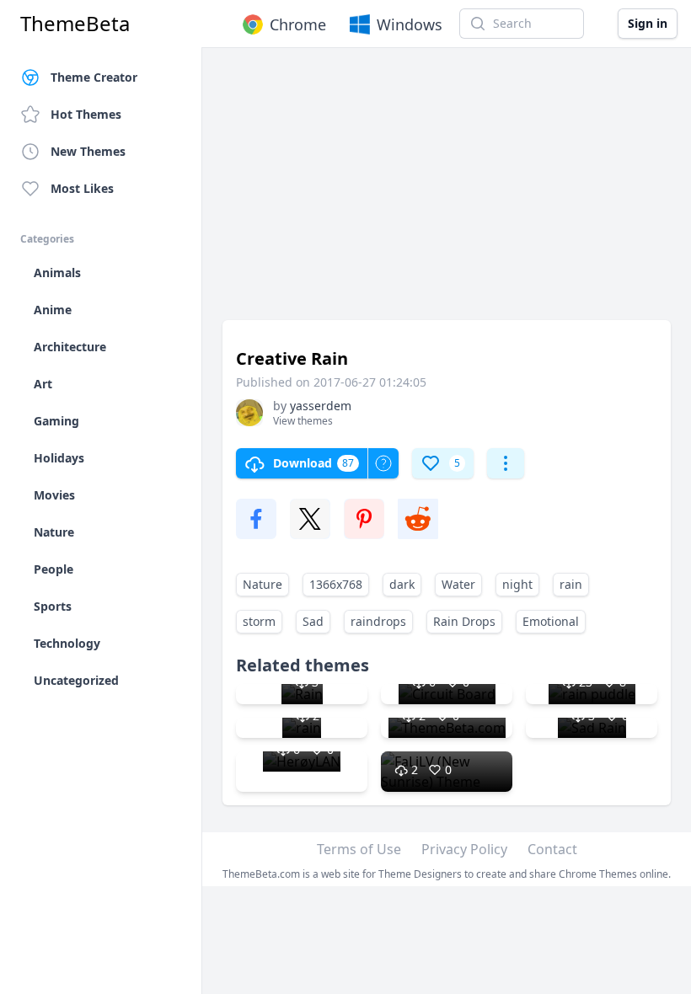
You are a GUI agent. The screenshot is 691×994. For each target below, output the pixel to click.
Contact (552, 849)
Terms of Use (359, 849)
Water (458, 584)
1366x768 (335, 584)
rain (571, 584)
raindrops (378, 621)
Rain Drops (464, 621)
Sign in (647, 23)
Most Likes (82, 188)
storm (259, 621)
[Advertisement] (446, 192)
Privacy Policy (464, 849)
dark (402, 584)
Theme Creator (94, 77)
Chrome (298, 24)
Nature (262, 584)
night (517, 584)
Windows (409, 24)
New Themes (88, 151)
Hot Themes (86, 114)
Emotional (550, 621)
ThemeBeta (75, 23)
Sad (313, 621)
